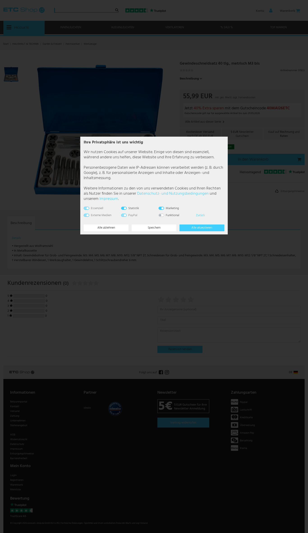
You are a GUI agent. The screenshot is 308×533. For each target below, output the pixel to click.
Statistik (133, 208)
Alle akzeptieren (201, 227)
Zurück (200, 215)
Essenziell (97, 208)
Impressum (108, 199)
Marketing (172, 208)
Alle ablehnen (106, 227)
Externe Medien (101, 215)
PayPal (132, 215)
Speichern (154, 227)
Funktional (172, 215)
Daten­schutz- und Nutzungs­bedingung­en (173, 193)
